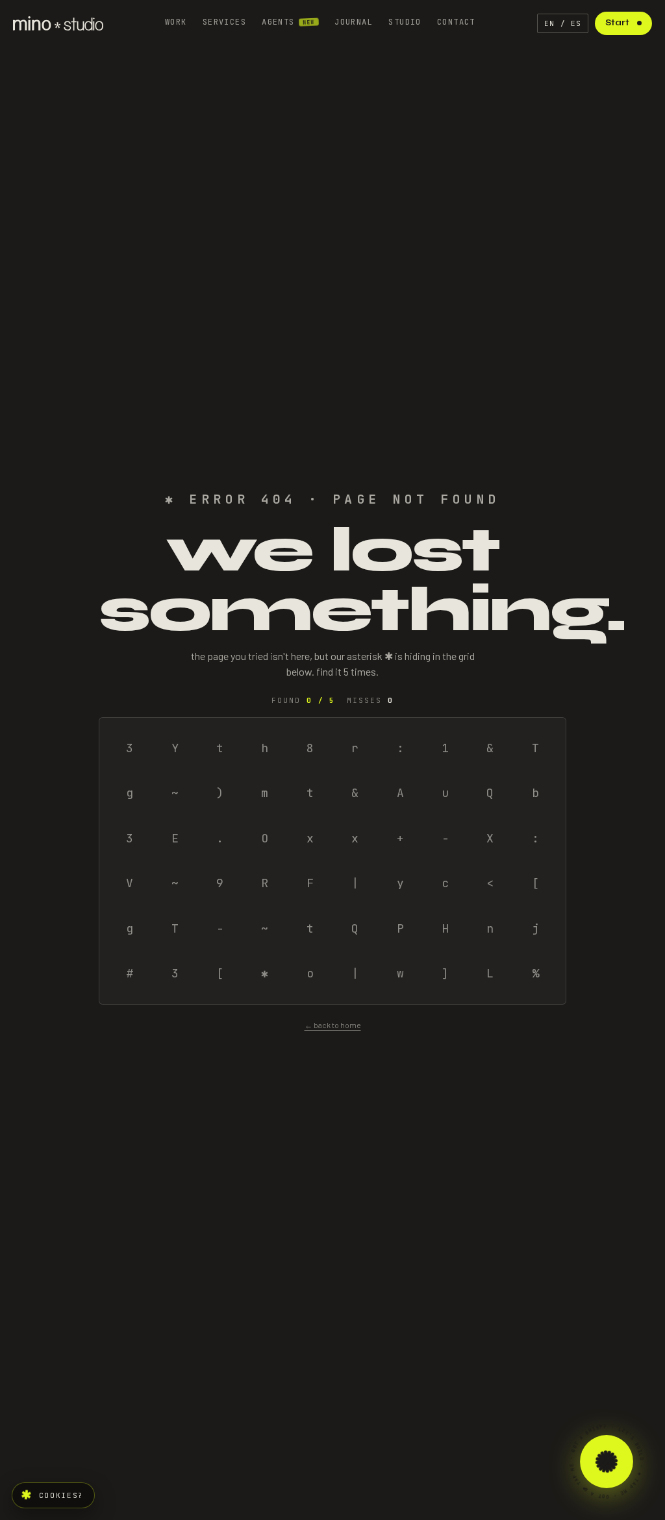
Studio (404, 22)
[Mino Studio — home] (58, 23)
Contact (456, 22)
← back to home (333, 1024)
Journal (353, 22)
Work (176, 22)
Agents (288, 22)
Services (225, 22)
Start (617, 23)
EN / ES (562, 23)
